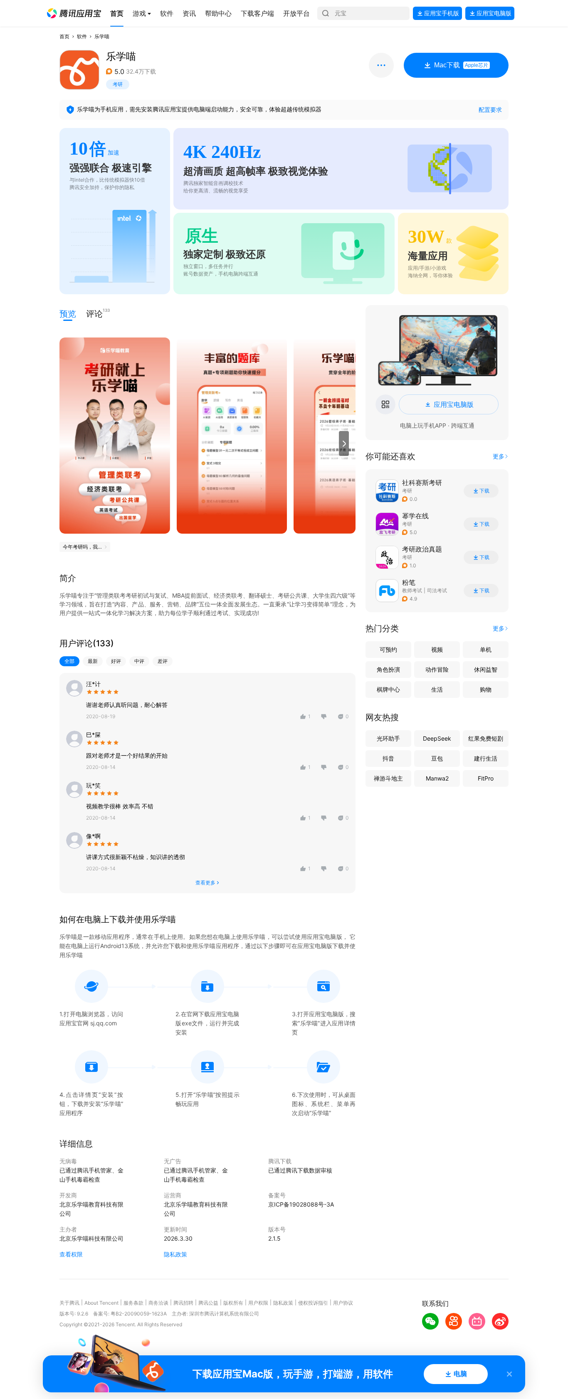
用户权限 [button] (258, 1303)
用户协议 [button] (343, 1303)
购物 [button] (485, 689)
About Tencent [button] (101, 1303)
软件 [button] (82, 36)
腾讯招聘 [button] (183, 1303)
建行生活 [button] (485, 758)
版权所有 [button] (233, 1303)
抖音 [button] (388, 758)
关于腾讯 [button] (69, 1303)
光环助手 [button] (388, 738)
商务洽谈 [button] (158, 1303)
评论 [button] (94, 313)
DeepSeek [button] (437, 738)
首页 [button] (64, 36)
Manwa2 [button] (437, 778)
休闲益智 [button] (485, 669)
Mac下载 (461, 65)
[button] (74, 13)
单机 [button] (485, 649)
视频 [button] (437, 649)
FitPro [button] (486, 778)
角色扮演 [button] (388, 669)
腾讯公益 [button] (208, 1303)
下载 (484, 491)
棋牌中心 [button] (388, 689)
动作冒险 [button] (437, 669)
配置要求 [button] (490, 109)
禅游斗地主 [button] (388, 778)
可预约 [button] (388, 649)
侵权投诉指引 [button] (313, 1303)
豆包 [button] (437, 758)
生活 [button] (437, 689)
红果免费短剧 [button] (485, 738)
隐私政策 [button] (175, 1254)
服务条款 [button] (133, 1303)
